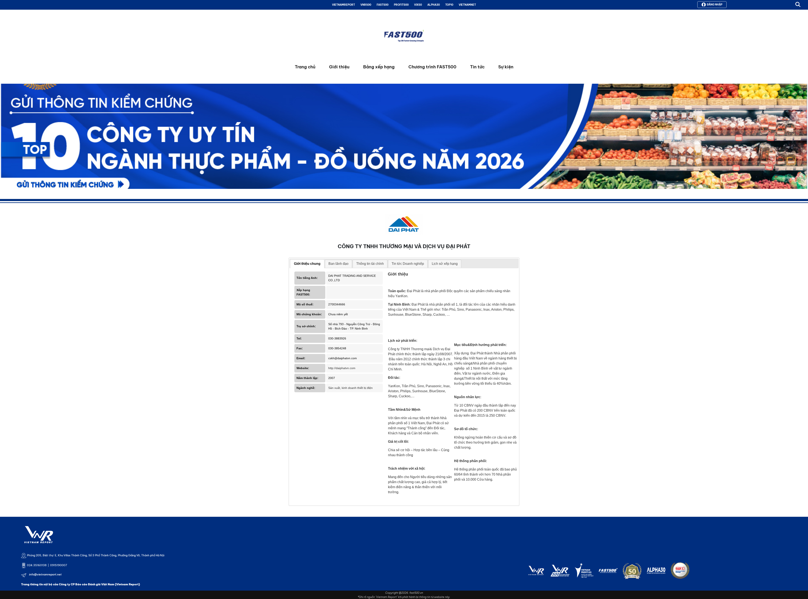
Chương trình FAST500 (432, 66)
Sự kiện (505, 66)
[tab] (307, 264)
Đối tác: (394, 377)
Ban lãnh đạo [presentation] (338, 263)
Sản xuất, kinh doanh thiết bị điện (350, 388)
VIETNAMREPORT (343, 4)
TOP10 (449, 4)
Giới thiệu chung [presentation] (307, 263)
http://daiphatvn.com (341, 368)
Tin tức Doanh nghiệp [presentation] (408, 263)
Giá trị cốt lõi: (398, 441)
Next (4, 137)
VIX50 (418, 4)
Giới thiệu (339, 66)
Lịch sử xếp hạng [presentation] (445, 263)
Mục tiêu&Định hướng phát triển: (480, 345)
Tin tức (477, 66)
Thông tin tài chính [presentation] (370, 263)
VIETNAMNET (467, 4)
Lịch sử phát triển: (402, 340)
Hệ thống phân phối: (470, 461)
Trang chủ (305, 66)
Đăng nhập (714, 4)
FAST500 (382, 4)
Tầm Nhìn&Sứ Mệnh (404, 409)
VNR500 (365, 4)
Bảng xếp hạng (379, 66)
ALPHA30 (433, 4)
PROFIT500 (401, 4)
